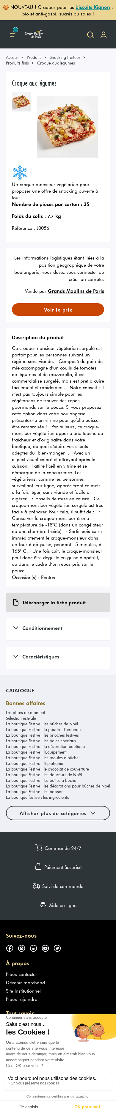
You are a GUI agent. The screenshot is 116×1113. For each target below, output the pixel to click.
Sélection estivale (21, 718)
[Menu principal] (12, 34)
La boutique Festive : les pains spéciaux (41, 740)
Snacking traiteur (65, 57)
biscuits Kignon (93, 7)
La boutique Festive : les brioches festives (42, 735)
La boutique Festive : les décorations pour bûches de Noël (58, 786)
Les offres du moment (25, 712)
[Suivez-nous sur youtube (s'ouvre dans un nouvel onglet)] (48, 947)
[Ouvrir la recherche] (90, 34)
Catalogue (20, 690)
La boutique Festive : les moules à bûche (42, 757)
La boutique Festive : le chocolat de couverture (47, 769)
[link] (15, 57)
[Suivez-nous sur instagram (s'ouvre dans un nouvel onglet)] (24, 947)
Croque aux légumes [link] (56, 63)
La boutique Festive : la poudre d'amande (43, 729)
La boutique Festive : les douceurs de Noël (44, 774)
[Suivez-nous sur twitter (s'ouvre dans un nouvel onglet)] (59, 947)
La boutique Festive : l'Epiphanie (34, 763)
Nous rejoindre (21, 999)
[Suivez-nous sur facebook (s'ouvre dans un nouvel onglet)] (12, 947)
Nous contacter (21, 974)
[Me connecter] (103, 34)
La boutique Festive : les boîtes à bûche (41, 780)
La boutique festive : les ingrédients (37, 797)
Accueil (12, 57)
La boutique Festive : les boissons (35, 791)
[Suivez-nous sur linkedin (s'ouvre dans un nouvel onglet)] (36, 947)
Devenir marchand (25, 982)
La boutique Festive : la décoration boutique (45, 746)
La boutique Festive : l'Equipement (36, 752)
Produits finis (17, 63)
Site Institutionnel (23, 990)
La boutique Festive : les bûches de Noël (42, 724)
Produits (34, 57)
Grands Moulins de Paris (76, 290)
